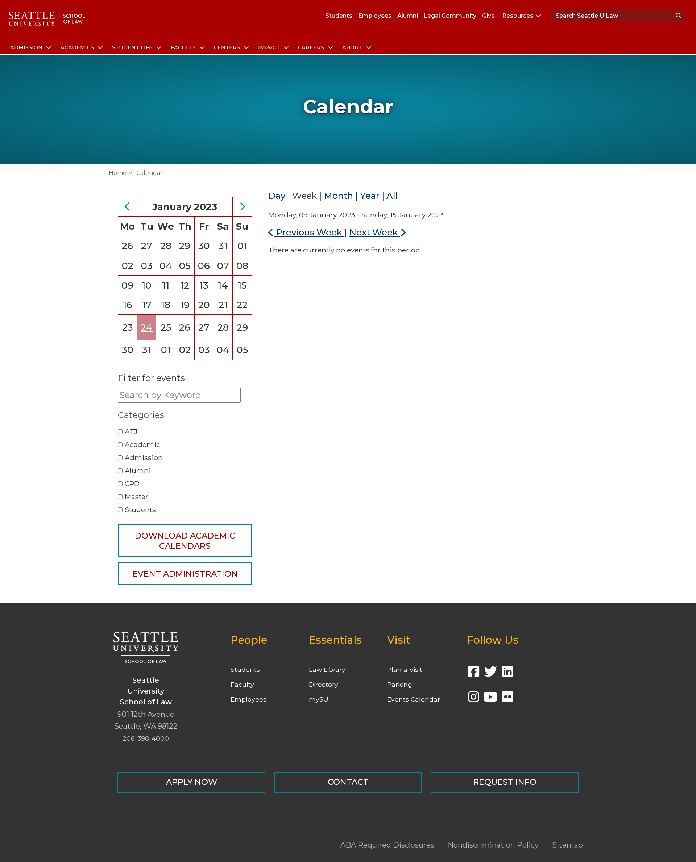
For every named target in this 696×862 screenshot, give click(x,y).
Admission (144, 457)
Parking (399, 684)
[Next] (242, 206)
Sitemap (567, 845)
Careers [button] (312, 47)
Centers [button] (227, 47)
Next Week (374, 232)
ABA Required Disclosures (387, 845)
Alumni (407, 15)
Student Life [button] (133, 47)
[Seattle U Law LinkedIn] (507, 674)
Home (118, 173)
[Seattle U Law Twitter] (490, 674)
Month (339, 196)
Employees (375, 15)
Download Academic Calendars (185, 541)
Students (339, 15)
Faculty (242, 684)
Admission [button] (27, 47)
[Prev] (127, 206)
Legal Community (450, 15)
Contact (348, 782)
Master (136, 496)
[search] (679, 16)
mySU (318, 699)
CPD (132, 483)
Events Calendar (413, 699)
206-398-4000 (146, 738)
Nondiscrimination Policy (493, 845)
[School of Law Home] (47, 19)
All (392, 196)
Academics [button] (78, 47)
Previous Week (309, 232)
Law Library (327, 669)
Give (488, 15)
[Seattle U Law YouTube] (490, 699)
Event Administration (185, 574)
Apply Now (191, 782)
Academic (142, 444)
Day (277, 196)
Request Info (504, 782)
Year (371, 196)
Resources (517, 15)
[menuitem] (29, 48)
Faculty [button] (184, 47)
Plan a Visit (404, 669)
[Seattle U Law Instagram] (473, 699)
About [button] (353, 47)
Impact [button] (269, 47)
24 (147, 327)
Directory (323, 684)
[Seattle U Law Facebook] (473, 674)
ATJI (132, 431)
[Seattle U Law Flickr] (507, 699)
